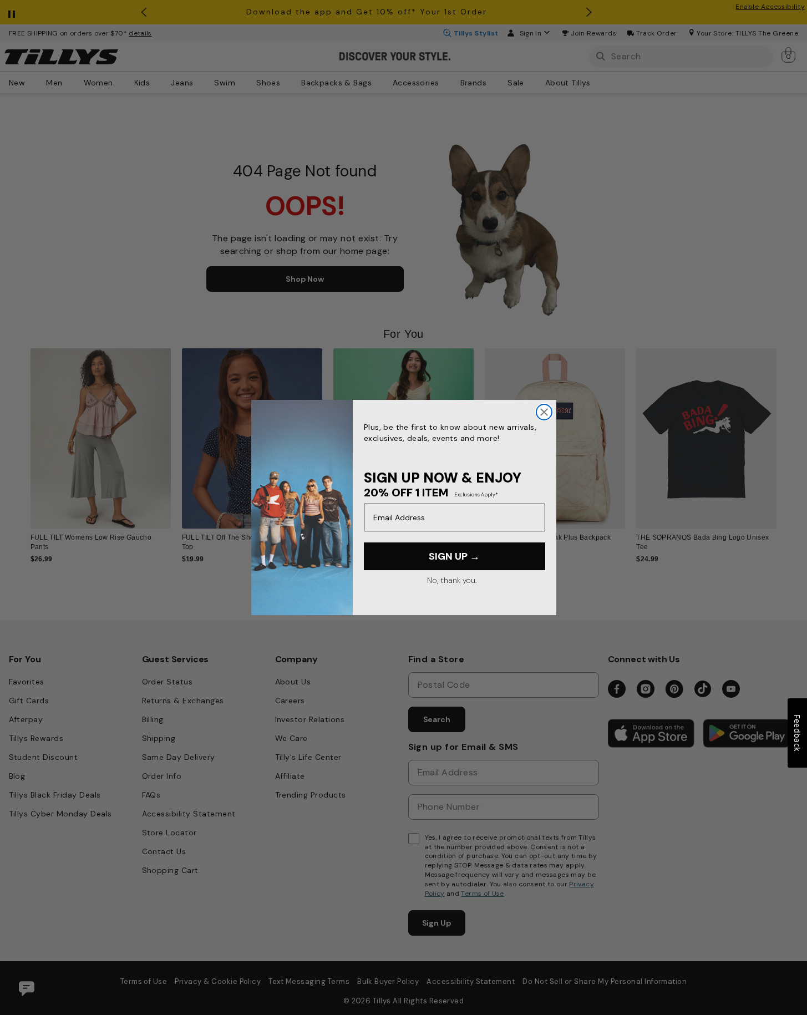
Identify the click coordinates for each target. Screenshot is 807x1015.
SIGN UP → (454, 556)
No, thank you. (451, 580)
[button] (784, 431)
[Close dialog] (544, 412)
